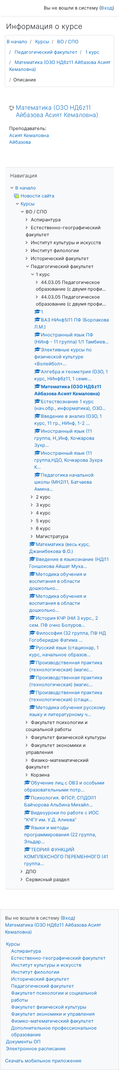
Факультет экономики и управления (53, 1014)
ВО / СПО (67, 42)
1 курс (92, 52)
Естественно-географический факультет (58, 958)
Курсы (42, 42)
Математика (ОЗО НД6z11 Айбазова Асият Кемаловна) (57, 111)
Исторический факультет (40, 979)
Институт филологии (35, 972)
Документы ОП (23, 1042)
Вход (106, 8)
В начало (17, 42)
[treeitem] (59, 188)
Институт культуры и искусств (46, 965)
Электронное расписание (36, 1049)
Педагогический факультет (46, 52)
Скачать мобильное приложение (43, 1061)
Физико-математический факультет (52, 1021)
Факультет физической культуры (48, 1007)
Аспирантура (26, 951)
